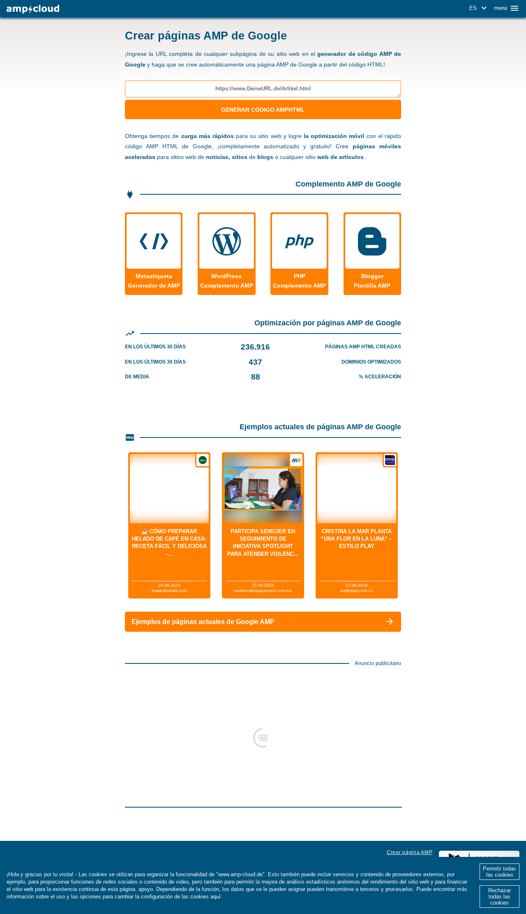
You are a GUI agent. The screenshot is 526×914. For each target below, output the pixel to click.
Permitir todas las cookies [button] (499, 872)
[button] (479, 8)
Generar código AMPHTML (263, 109)
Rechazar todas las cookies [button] (499, 896)
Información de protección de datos (269, 896)
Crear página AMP (410, 852)
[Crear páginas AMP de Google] (33, 9)
